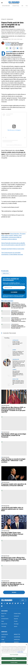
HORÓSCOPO (17, 639)
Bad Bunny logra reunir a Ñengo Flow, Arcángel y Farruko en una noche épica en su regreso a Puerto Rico (13, 559)
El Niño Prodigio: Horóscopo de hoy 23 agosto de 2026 (17, 343)
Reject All (14, 658)
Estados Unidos (17, 613)
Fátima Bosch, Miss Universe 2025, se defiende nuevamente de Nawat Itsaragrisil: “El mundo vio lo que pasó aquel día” (18, 306)
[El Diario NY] (14, 2)
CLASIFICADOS (4, 634)
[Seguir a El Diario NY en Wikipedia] (20, 603)
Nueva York (15, 379)
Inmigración (16, 359)
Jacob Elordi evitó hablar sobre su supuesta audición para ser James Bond (12, 509)
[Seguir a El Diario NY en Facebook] (1, 603)
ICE (22, 5)
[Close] (26, 644)
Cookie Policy (20, 651)
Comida (14, 369)
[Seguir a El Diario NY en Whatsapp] (23, 603)
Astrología (15, 340)
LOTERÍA (3, 642)
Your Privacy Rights (14, 654)
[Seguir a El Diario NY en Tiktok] (12, 603)
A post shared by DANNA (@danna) (14, 145)
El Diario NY (3, 19)
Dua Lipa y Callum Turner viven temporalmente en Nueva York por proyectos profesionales (12, 534)
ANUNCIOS (16, 642)
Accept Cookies (14, 662)
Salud (2, 621)
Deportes (16, 618)
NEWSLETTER (17, 634)
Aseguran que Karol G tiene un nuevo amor (12, 248)
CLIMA (2, 639)
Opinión (15, 626)
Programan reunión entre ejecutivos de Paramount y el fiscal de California (18, 327)
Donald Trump (16, 5)
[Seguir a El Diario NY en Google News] (15, 603)
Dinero (14, 349)
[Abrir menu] (1, 2)
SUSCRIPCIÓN (17, 637)
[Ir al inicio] (6, 600)
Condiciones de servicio (18, 296)
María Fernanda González (13, 42)
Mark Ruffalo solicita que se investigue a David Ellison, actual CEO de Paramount (18, 313)
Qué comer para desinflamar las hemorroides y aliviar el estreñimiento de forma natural (18, 373)
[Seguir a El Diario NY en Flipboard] (18, 603)
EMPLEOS (3, 637)
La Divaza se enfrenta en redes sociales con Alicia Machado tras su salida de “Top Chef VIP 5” (12, 584)
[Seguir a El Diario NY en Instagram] (7, 603)
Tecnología (3, 626)
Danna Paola (9, 51)
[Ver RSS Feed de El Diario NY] (1, 606)
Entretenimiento (10, 19)
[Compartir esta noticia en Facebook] (10, 48)
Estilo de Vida (4, 623)
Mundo (2, 616)
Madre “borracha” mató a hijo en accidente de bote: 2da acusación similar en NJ (18, 382)
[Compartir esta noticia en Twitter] (14, 48)
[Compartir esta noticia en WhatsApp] (7, 48)
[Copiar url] (21, 48)
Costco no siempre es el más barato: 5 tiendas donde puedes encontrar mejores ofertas (18, 353)
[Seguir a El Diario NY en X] (4, 603)
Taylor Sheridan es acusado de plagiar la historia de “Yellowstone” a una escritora (18, 320)
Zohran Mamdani (6, 5)
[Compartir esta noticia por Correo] (17, 48)
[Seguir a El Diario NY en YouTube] (10, 603)
